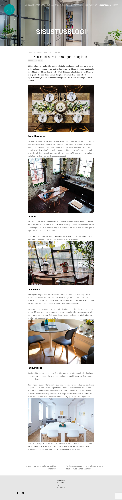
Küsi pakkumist (91, 5)
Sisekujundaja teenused (35, 5)
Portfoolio (78, 5)
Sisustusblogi (105, 5)
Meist (115, 5)
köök (36, 60)
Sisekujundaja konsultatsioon (59, 5)
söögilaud (30, 60)
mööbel (40, 60)
